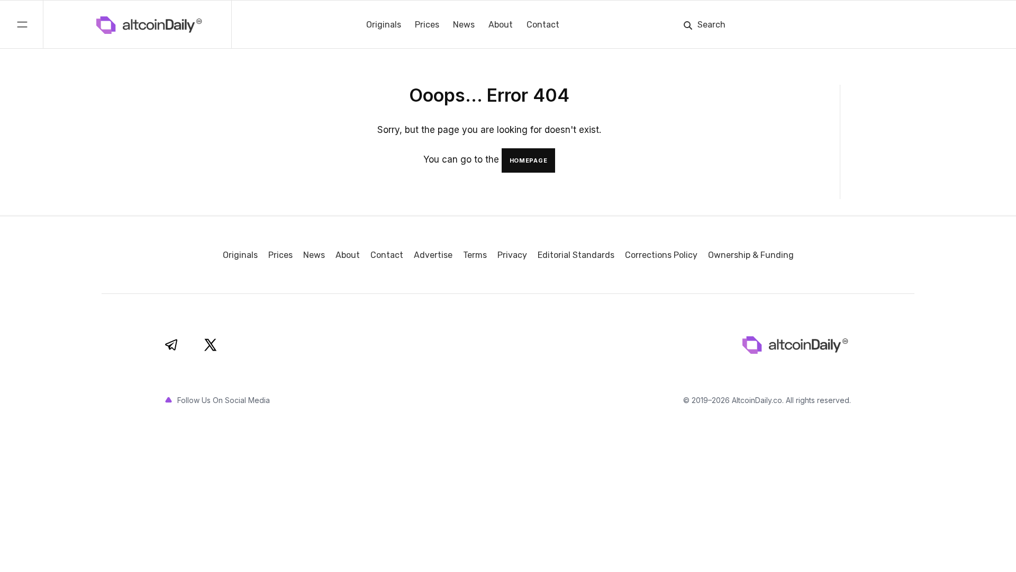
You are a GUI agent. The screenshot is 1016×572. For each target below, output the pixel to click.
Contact (543, 25)
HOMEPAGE (529, 160)
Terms (475, 255)
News (464, 25)
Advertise (433, 255)
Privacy (512, 255)
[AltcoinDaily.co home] (104, 24)
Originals (383, 25)
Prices (427, 25)
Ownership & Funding (751, 255)
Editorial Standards (576, 255)
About (500, 25)
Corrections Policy (661, 255)
